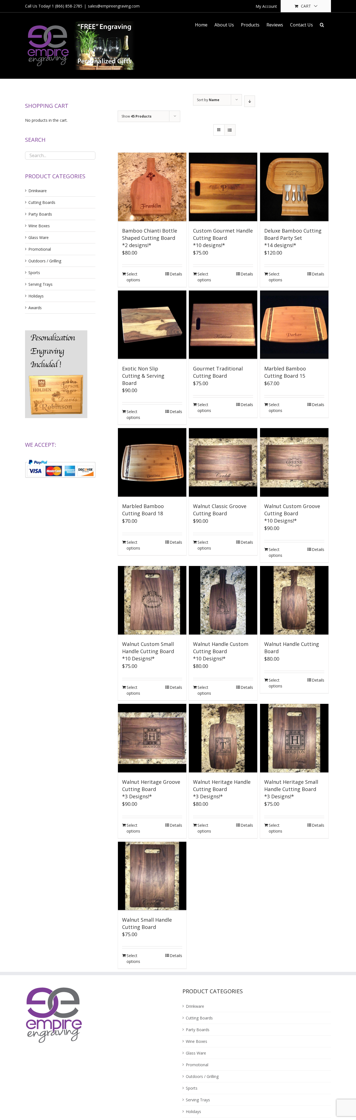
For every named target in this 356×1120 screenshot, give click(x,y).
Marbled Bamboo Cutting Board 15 (285, 372)
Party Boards (40, 214)
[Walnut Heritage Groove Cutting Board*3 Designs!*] (152, 738)
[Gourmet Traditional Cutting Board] (223, 325)
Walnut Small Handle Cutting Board (147, 923)
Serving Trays (40, 284)
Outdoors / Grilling (44, 260)
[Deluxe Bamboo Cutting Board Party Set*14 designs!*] (294, 187)
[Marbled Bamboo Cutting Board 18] (152, 462)
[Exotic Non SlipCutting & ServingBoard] (152, 325)
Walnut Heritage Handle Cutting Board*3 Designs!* (222, 789)
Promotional (39, 249)
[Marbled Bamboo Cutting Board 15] (294, 325)
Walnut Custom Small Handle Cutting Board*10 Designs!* (148, 651)
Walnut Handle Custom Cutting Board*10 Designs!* (220, 651)
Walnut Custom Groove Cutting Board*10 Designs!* (292, 513)
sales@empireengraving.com (114, 6)
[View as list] (229, 130)
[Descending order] (249, 101)
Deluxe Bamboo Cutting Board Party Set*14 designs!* (293, 237)
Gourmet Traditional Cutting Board (218, 372)
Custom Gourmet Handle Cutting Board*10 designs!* (223, 237)
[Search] (322, 24)
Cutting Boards (41, 202)
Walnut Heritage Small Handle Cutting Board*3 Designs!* (291, 789)
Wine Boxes (39, 225)
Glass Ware (38, 237)
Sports (34, 272)
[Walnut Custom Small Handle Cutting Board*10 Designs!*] (152, 600)
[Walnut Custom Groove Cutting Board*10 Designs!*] (294, 462)
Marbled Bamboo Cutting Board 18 (143, 510)
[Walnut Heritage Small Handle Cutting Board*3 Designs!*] (294, 738)
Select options (133, 276)
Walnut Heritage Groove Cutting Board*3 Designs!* (151, 789)
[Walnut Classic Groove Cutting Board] (223, 462)
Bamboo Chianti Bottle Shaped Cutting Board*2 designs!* (149, 237)
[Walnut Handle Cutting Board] (294, 600)
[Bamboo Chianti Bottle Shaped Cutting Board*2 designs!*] (152, 187)
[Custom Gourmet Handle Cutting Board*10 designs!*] (223, 187)
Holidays (36, 296)
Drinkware (37, 190)
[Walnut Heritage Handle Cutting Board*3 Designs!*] (223, 738)
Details (176, 274)
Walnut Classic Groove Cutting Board (219, 510)
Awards (35, 307)
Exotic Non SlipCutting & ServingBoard (143, 375)
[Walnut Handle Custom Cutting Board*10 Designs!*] (223, 600)
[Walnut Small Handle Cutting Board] (152, 876)
